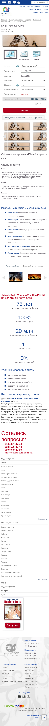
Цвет (3, 594)
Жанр (3, 583)
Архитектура (6, 516)
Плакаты (27, 673)
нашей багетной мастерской (25, 250)
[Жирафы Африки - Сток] (15, 277)
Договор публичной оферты (35, 708)
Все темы (41, 519)
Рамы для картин (30, 684)
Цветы (3, 488)
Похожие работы (12, 266)
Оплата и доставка (33, 6)
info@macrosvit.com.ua (18, 452)
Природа (4, 491)
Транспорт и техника (9, 474)
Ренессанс (5, 537)
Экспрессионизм (7, 527)
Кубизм (4, 534)
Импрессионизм (7, 530)
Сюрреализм (6, 551)
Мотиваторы (5, 495)
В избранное (41, 104)
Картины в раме (30, 679)
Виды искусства (8, 587)
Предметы (5, 498)
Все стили (41, 579)
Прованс (4, 555)
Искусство (5, 509)
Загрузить (12, 625)
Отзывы (45, 9)
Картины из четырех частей (11, 576)
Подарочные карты (31, 687)
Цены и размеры (35, 9)
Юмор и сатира (7, 484)
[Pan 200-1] (17, 126)
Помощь (22, 6)
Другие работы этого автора (33, 266)
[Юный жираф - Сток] (24, 41)
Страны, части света (9, 477)
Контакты (45, 6)
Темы (3, 462)
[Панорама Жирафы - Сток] (34, 277)
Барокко (4, 558)
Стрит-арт (5, 569)
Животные (5, 505)
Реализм (4, 548)
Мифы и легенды (7, 467)
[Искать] (47, 2)
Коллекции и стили (9, 523)
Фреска (4, 562)
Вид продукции (7, 458)
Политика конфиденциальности (24, 710)
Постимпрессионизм (9, 565)
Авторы (4, 590)
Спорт (3, 502)
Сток (8, 29)
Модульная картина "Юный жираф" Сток (23, 118)
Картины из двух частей (10, 572)
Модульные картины (31, 668)
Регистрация (43, 12)
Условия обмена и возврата (12, 681)
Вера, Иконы (6, 512)
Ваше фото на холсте (32, 676)
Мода (3, 470)
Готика (3, 541)
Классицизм (5, 544)
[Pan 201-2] (17, 136)
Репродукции (29, 670)
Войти (35, 12)
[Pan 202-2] (17, 146)
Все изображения (30, 681)
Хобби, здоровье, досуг (10, 481)
